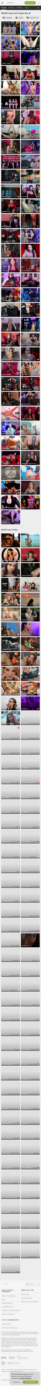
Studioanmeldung (26, 1298)
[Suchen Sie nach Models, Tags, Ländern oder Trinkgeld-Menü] (38, 8)
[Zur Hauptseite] (12, 3)
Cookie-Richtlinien (7, 1307)
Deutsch (31, 1284)
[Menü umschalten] (2, 3)
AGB (3, 1299)
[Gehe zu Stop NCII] (13, 1363)
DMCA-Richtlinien (7, 1303)
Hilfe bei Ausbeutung (8, 1314)
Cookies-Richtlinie (25, 1378)
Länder (21, 18)
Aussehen (9, 18)
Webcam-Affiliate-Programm (30, 1301)
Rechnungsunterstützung (9, 1328)
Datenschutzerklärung (8, 1296)
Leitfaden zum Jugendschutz (11, 1310)
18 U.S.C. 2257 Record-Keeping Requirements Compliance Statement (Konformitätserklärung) (19, 1370)
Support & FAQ (6, 1324)
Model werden (25, 1294)
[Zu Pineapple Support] (3, 1363)
